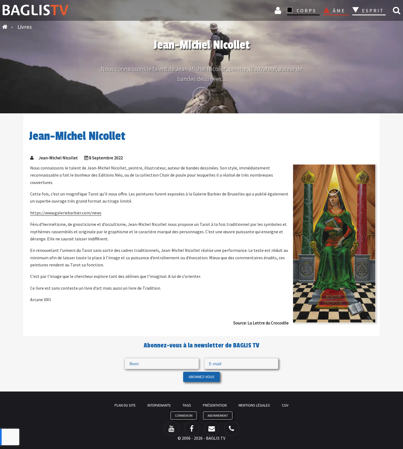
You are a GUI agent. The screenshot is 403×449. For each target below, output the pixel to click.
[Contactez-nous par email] (211, 428)
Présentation (215, 405)
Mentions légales (254, 405)
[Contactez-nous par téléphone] (231, 428)
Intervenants (159, 405)
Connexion (279, 10)
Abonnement (218, 415)
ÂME (339, 10)
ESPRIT (372, 10)
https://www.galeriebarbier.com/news (65, 212)
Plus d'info (201, 96)
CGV (285, 405)
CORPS (306, 10)
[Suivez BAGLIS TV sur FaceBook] (191, 428)
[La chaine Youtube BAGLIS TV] (171, 428)
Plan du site (125, 405)
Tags (187, 405)
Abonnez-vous (201, 376)
